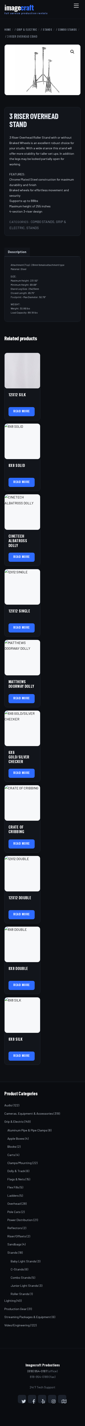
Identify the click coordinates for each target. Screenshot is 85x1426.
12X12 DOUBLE (19, 897)
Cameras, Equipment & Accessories (28, 1113)
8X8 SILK (15, 1039)
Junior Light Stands (24, 1285)
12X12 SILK (17, 394)
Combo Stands (67, 29)
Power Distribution (20, 1220)
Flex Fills (13, 1187)
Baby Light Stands (23, 1261)
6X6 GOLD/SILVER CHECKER (18, 757)
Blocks (11, 1146)
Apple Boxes (15, 1138)
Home (7, 29)
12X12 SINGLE (19, 611)
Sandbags (14, 1244)
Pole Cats (13, 1212)
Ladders (13, 1195)
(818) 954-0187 (37, 1371)
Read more (21, 411)
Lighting (10, 1300)
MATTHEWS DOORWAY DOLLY (21, 684)
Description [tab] (17, 252)
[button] (72, 52)
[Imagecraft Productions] (19, 9)
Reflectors (14, 1228)
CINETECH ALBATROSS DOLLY (17, 541)
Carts (11, 1155)
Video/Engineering (17, 1325)
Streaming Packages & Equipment (27, 1317)
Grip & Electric (27, 29)
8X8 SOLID (16, 465)
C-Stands (17, 1269)
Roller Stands (20, 1294)
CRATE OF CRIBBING (16, 829)
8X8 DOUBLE (18, 968)
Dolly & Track (16, 1171)
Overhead (14, 1203)
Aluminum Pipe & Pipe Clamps (27, 1130)
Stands (47, 29)
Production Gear (15, 1309)
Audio (8, 1105)
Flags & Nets (16, 1179)
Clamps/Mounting (19, 1163)
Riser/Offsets (16, 1236)
